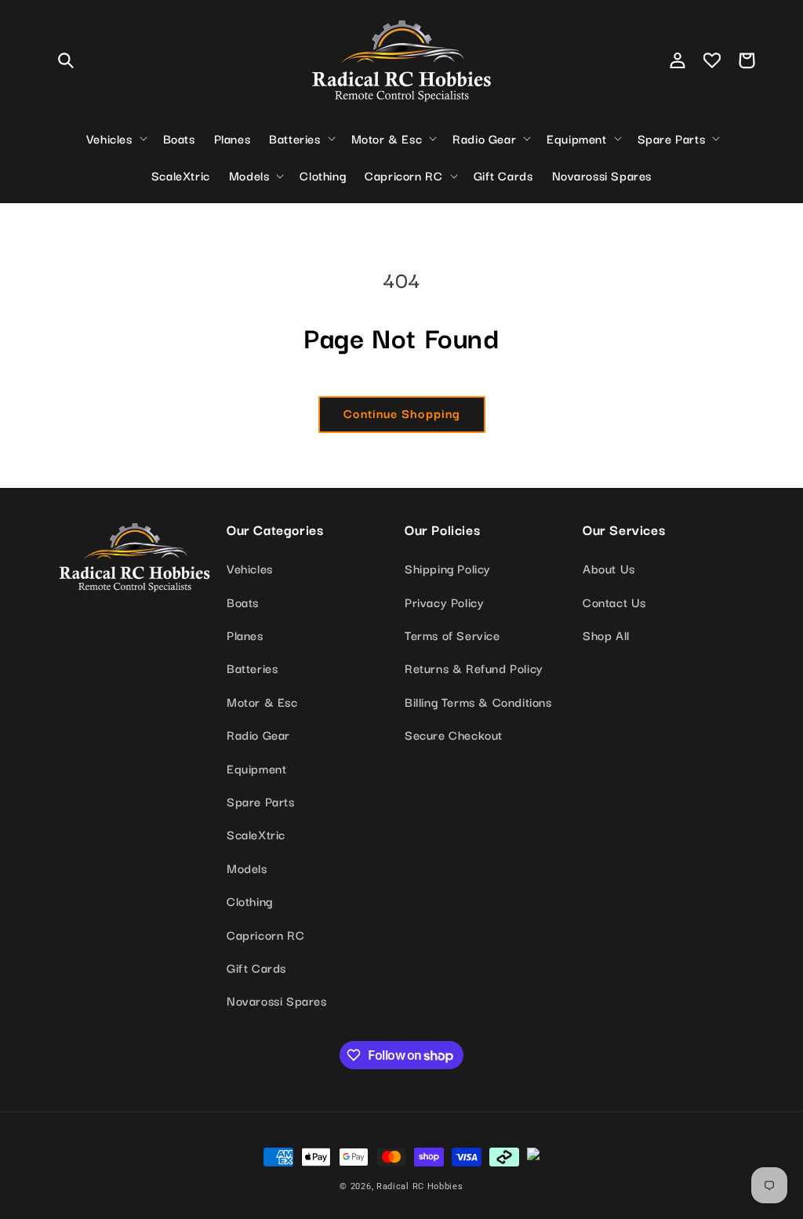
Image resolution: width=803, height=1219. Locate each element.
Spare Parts (261, 800)
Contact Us (614, 601)
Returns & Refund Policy (474, 667)
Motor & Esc (262, 701)
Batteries (252, 667)
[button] (66, 60)
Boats (243, 601)
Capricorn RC (265, 934)
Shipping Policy (448, 568)
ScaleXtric (256, 833)
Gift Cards (256, 967)
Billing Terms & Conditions (478, 701)
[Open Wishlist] (712, 60)
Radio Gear (258, 734)
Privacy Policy (444, 601)
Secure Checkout (454, 734)
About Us (609, 568)
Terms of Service (452, 634)
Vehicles (250, 568)
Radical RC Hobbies (419, 1186)
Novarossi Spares (277, 1000)
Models (247, 867)
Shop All (606, 634)
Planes (245, 634)
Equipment (256, 768)
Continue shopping (401, 412)
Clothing (250, 900)
